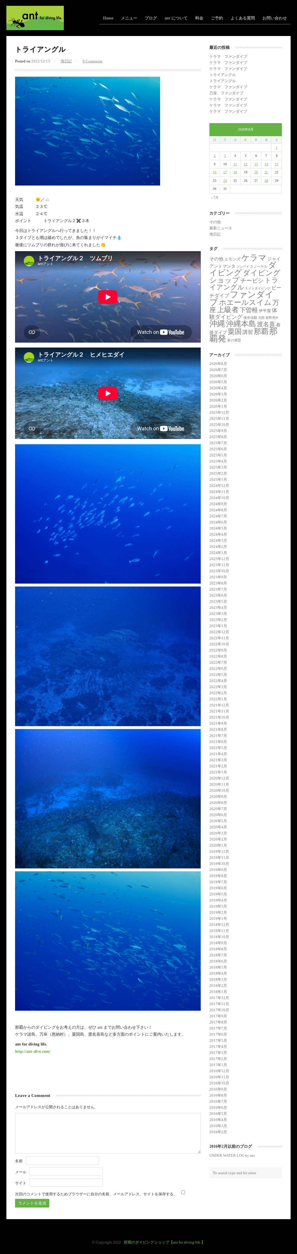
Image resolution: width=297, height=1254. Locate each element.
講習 (247, 332)
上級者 (228, 310)
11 (235, 164)
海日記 (66, 61)
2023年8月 (218, 583)
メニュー (129, 18)
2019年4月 (218, 900)
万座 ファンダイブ (226, 93)
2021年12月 (219, 705)
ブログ (151, 18)
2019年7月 (218, 882)
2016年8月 (218, 1095)
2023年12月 (219, 559)
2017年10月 (219, 1010)
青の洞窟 (234, 340)
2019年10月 (219, 863)
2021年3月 (218, 760)
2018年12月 (219, 924)
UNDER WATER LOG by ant (232, 1155)
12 (245, 164)
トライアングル (222, 75)
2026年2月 (218, 400)
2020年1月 (218, 845)
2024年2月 (218, 546)
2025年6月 (218, 449)
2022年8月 (218, 656)
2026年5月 (218, 382)
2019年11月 (219, 857)
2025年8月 (218, 437)
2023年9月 (218, 577)
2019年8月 (218, 876)
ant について (176, 18)
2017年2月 (218, 1059)
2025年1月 (218, 479)
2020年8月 (218, 802)
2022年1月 (218, 699)
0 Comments (92, 61)
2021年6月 (218, 742)
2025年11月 (219, 418)
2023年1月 (218, 626)
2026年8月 (218, 363)
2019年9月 (218, 870)
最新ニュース (220, 228)
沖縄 (217, 323)
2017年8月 (218, 1022)
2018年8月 (218, 949)
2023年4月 (218, 607)
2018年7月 (218, 955)
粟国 (235, 331)
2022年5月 (218, 674)
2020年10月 (219, 790)
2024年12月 (219, 485)
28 (266, 180)
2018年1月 (218, 991)
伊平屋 (265, 310)
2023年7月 (218, 589)
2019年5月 (218, 894)
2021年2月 (218, 766)
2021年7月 (218, 735)
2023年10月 (219, 571)
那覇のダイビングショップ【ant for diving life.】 (164, 1242)
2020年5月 (218, 821)
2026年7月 (218, 370)
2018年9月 (218, 943)
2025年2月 (218, 473)
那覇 (261, 331)
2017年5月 (218, 1040)
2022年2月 (218, 693)
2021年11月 (219, 711)
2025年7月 (218, 443)
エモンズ (232, 259)
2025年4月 (218, 461)
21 (266, 172)
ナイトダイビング (258, 288)
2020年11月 (219, 784)
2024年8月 (218, 510)
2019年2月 (218, 912)
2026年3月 (218, 394)
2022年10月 (219, 644)
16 (214, 172)
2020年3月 (218, 833)
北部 (261, 317)
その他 (215, 222)
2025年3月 (218, 467)
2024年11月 (219, 492)
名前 (19, 1161)
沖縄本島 (241, 323)
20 (256, 172)
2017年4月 (218, 1046)
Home (108, 18)
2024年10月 (219, 498)
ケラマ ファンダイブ (228, 56)
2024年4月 (218, 534)
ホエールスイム (245, 302)
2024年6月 (218, 522)
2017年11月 (219, 1004)
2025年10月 (219, 424)
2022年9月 (218, 650)
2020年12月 (219, 778)
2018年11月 (219, 931)
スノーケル (258, 267)
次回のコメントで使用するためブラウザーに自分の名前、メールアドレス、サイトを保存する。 (96, 1194)
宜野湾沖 (271, 317)
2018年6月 (218, 961)
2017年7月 (218, 1028)
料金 (199, 18)
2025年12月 (219, 412)
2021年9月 (218, 723)
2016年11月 (219, 1077)
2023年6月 (218, 595)
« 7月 (214, 197)
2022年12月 (219, 632)
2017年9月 (218, 1016)
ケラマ (254, 257)
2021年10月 (219, 717)
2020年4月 (218, 827)
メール (20, 1172)
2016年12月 (219, 1071)
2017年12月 (219, 998)
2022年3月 (218, 687)
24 (225, 180)
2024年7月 (218, 516)
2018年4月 (218, 973)
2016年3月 (218, 1126)
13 (256, 164)
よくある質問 (243, 18)
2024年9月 (218, 504)
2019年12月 (219, 851)
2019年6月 (218, 888)
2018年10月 (219, 937)
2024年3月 (218, 540)
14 (266, 164)
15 (276, 164)
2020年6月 (218, 815)
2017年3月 (218, 1052)
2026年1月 (218, 406)
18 (235, 172)
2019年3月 (218, 906)
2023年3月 (218, 613)
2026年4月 (218, 388)
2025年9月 (218, 431)
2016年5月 (218, 1113)
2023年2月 (218, 620)
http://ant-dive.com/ (32, 1051)
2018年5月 (218, 967)
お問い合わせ (274, 18)
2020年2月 (218, 839)
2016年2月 (218, 1132)
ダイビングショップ (244, 276)
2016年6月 (218, 1107)
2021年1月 (218, 772)
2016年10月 (219, 1083)
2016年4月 (218, 1120)
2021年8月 (218, 729)
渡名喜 (266, 324)
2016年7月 (218, 1101)
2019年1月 (218, 918)
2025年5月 (218, 455)
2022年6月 (218, 668)
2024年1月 (218, 552)
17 (225, 172)
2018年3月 (218, 979)
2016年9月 (218, 1089)
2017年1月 (218, 1065)
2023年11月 (219, 565)
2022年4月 (218, 681)
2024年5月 (218, 528)
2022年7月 (218, 662)
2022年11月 (219, 638)
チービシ (252, 280)
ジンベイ (242, 266)
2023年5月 (218, 601)
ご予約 (217, 18)
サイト (20, 1183)
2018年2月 (218, 985)
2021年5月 (218, 748)
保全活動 (250, 318)
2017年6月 (218, 1034)
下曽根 (249, 310)
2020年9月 (218, 796)
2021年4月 (218, 754)
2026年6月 (218, 376)
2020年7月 (218, 809)
